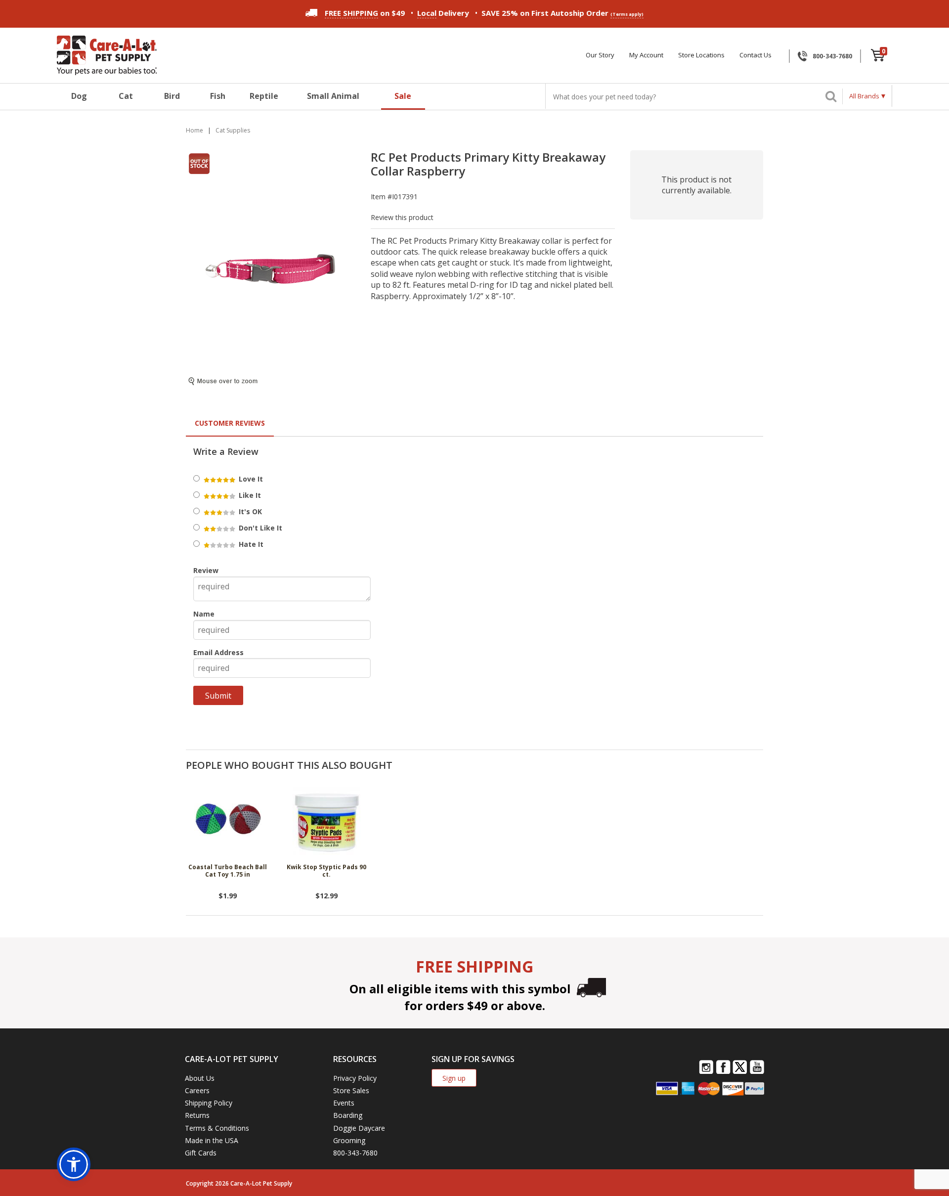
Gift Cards (200, 1152)
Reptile (264, 95)
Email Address (218, 652)
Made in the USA (211, 1140)
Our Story (600, 55)
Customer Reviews (230, 423)
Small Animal (333, 95)
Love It (250, 479)
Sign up (454, 1078)
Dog (79, 95)
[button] (73, 1164)
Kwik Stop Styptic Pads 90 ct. (326, 871)
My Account (646, 55)
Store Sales (351, 1090)
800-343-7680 (832, 56)
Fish (217, 95)
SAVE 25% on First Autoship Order (562, 13)
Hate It (250, 544)
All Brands (864, 95)
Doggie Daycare (359, 1128)
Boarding (347, 1115)
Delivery (443, 13)
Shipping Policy (208, 1102)
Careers (197, 1090)
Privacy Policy (355, 1078)
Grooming (349, 1140)
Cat (126, 95)
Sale (402, 95)
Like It (249, 495)
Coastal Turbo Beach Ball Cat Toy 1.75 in (227, 871)
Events (343, 1102)
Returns (197, 1115)
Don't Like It (259, 527)
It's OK (249, 511)
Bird (172, 95)
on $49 (365, 13)
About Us (200, 1078)
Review (205, 570)
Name (204, 614)
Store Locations (701, 55)
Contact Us (755, 55)
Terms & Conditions (217, 1128)
